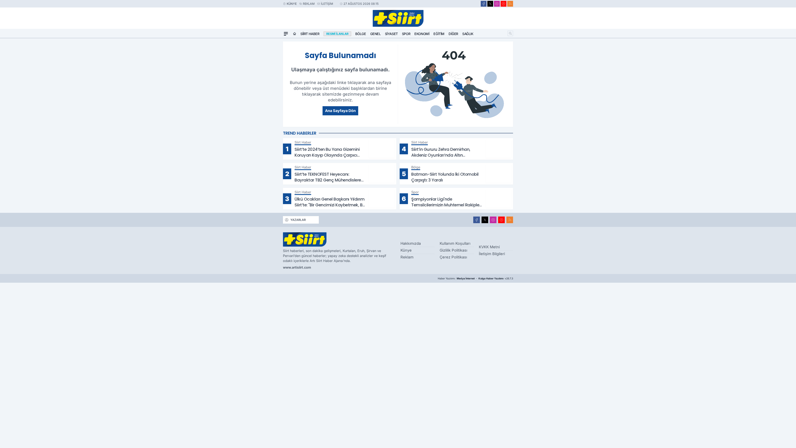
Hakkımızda (410, 243)
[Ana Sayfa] (294, 34)
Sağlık (467, 34)
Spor (406, 34)
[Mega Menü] (286, 34)
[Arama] (510, 33)
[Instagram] (497, 4)
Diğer (453, 34)
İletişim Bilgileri (492, 254)
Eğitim (438, 34)
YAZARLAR (298, 220)
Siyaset (391, 34)
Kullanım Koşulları (455, 243)
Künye (292, 3)
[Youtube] (503, 4)
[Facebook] (484, 4)
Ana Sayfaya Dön (340, 110)
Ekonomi (421, 34)
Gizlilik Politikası (453, 250)
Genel (375, 34)
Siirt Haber (309, 34)
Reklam (309, 3)
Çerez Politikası (453, 257)
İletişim (327, 3)
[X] (490, 4)
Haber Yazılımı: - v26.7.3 (475, 278)
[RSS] (510, 4)
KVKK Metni (489, 247)
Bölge (360, 34)
